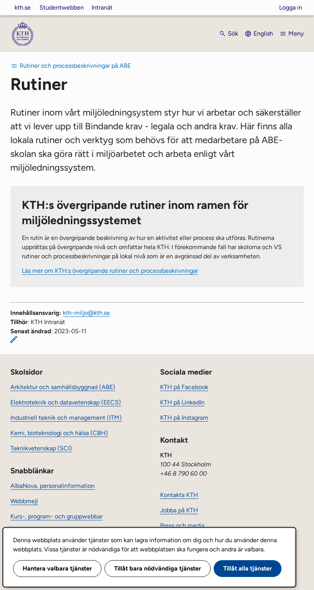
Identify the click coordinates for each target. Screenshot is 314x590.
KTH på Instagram (184, 417)
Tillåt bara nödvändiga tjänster (157, 568)
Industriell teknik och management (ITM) (66, 417)
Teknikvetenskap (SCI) (41, 448)
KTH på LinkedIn (182, 402)
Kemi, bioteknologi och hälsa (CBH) (59, 433)
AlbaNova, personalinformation (52, 485)
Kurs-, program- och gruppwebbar (56, 516)
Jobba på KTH (179, 510)
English (263, 33)
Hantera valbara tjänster (57, 568)
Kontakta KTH (179, 495)
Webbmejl (24, 501)
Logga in (290, 7)
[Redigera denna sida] (13, 339)
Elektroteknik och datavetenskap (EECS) (65, 402)
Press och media (182, 525)
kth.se (23, 7)
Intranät (102, 7)
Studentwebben (61, 7)
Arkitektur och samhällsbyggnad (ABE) (62, 387)
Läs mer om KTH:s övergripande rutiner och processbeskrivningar (110, 270)
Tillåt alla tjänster (247, 568)
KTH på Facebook (184, 387)
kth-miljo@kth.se (86, 312)
